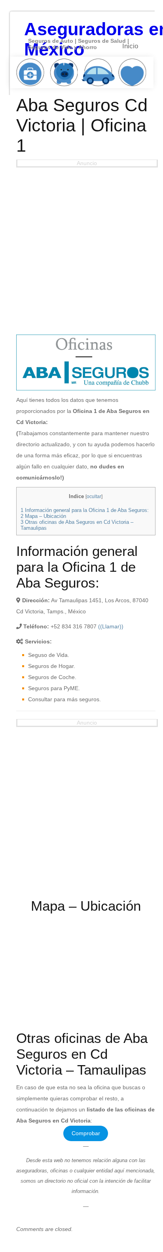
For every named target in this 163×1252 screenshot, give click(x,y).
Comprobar (86, 1133)
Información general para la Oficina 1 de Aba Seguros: (85, 510)
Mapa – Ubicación (43, 516)
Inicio (130, 46)
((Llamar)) (110, 626)
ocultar (94, 496)
